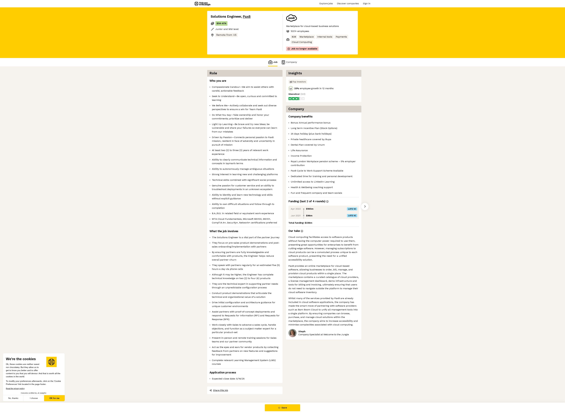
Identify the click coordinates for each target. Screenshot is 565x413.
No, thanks (13, 398)
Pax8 (247, 17)
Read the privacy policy (15, 389)
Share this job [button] (220, 390)
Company (291, 62)
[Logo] (202, 4)
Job (275, 62)
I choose (34, 398)
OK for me (54, 398)
